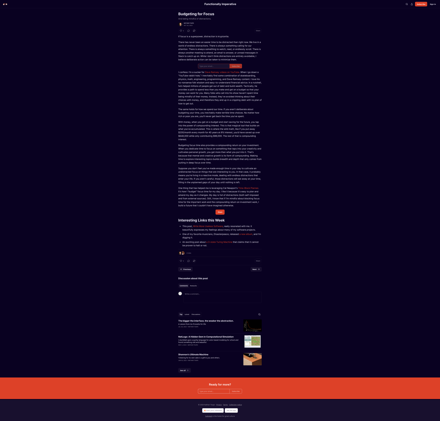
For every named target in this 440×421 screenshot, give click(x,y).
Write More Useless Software (208, 226)
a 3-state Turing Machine (219, 242)
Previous (187, 269)
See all (183, 370)
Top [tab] (181, 314)
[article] (220, 325)
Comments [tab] (184, 286)
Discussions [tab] (196, 314)
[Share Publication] (412, 4)
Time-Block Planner (248, 188)
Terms (225, 405)
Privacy (219, 405)
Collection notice (235, 405)
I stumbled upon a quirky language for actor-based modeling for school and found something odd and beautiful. (208, 341)
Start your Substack (214, 410)
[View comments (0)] (188, 30)
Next (254, 269)
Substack (208, 416)
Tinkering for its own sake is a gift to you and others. (199, 358)
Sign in (433, 4)
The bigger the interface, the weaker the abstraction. (206, 321)
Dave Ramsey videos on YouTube (222, 72)
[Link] (175, 220)
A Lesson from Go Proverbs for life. (192, 324)
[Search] (406, 4)
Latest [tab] (187, 314)
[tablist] (188, 285)
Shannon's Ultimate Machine (193, 354)
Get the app (231, 410)
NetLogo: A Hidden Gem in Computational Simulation (206, 336)
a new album (245, 234)
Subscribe (421, 4)
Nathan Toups (189, 23)
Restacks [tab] (193, 286)
